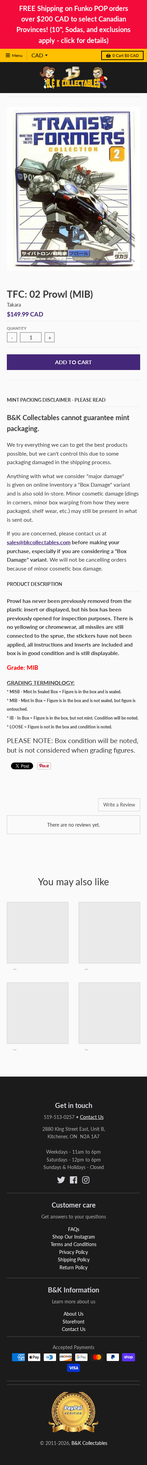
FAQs (73, 1229)
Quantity (16, 328)
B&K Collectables (89, 1443)
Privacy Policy (73, 1252)
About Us (73, 1314)
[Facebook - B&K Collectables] (73, 1180)
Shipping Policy (74, 1259)
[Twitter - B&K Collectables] (61, 1180)
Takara (14, 304)
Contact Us (92, 1117)
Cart (125, 55)
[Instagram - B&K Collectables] (86, 1180)
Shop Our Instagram (73, 1237)
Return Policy (73, 1267)
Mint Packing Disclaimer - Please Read (56, 400)
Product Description (34, 584)
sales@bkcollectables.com (38, 542)
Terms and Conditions (73, 1244)
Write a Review (119, 805)
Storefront (73, 1322)
